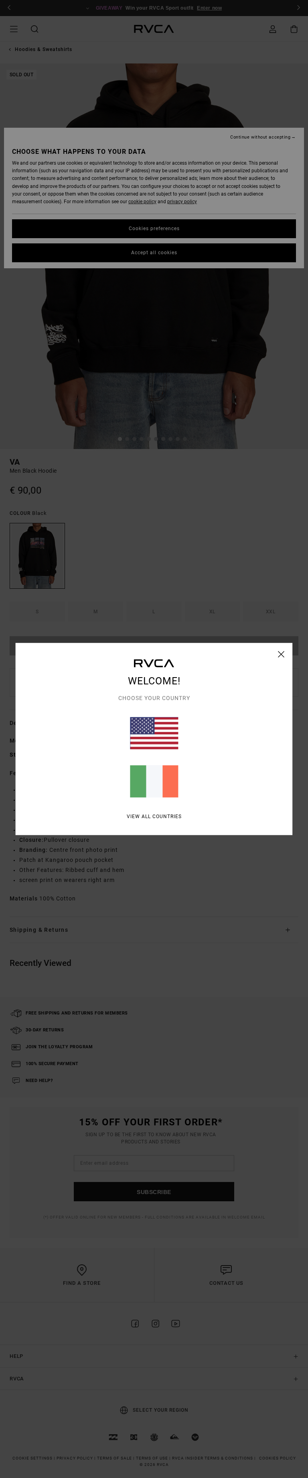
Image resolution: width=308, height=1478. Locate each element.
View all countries (154, 816)
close (281, 654)
